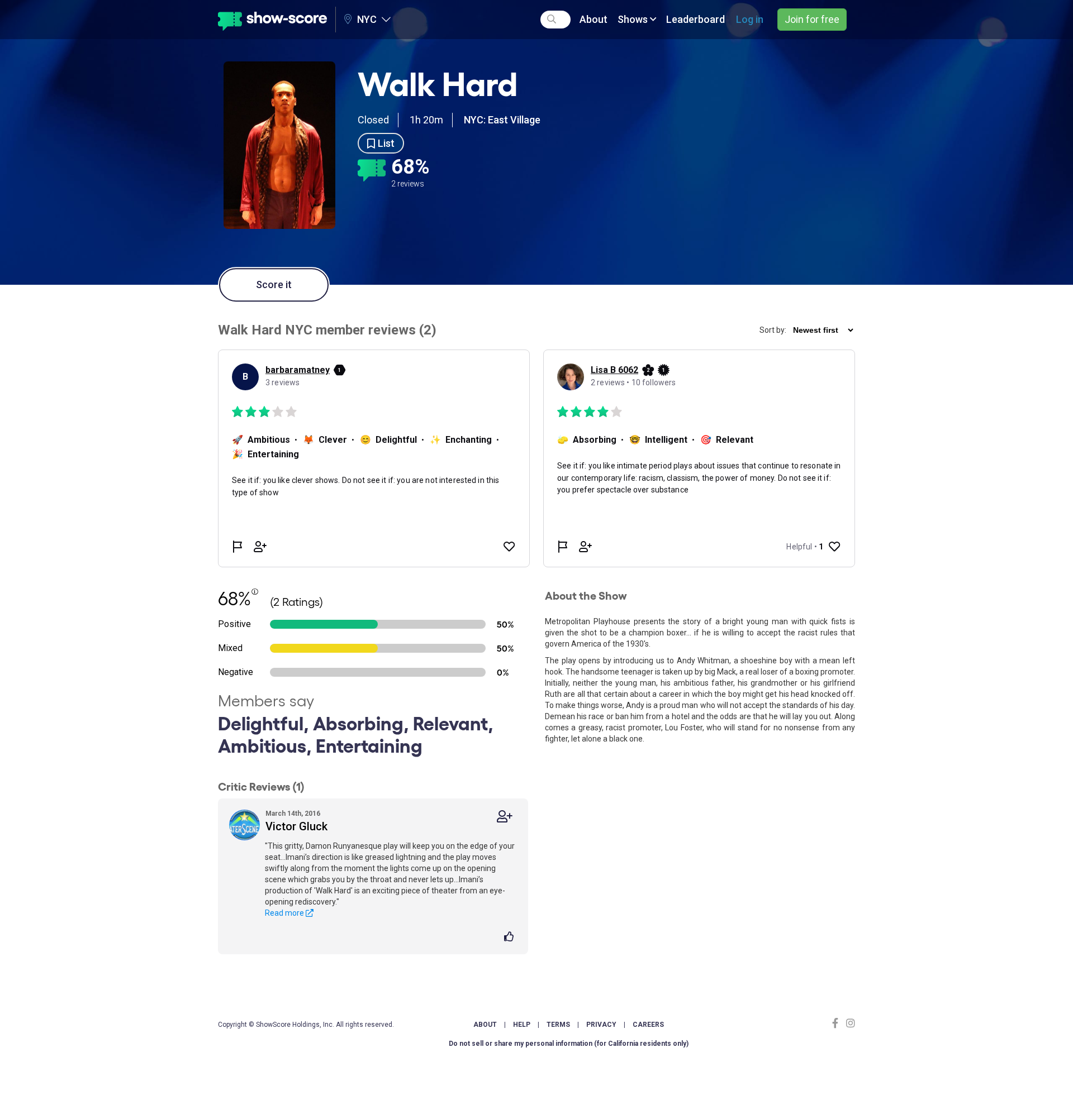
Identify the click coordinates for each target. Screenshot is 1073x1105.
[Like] (510, 937)
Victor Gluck (296, 826)
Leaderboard (695, 19)
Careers (648, 1025)
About (593, 19)
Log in (749, 19)
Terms (558, 1025)
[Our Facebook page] (837, 1023)
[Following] (504, 817)
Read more (285, 912)
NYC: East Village (502, 120)
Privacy (601, 1025)
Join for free (812, 19)
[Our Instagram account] (849, 1023)
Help (521, 1025)
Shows (634, 19)
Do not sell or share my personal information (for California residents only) (569, 1043)
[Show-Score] (272, 20)
